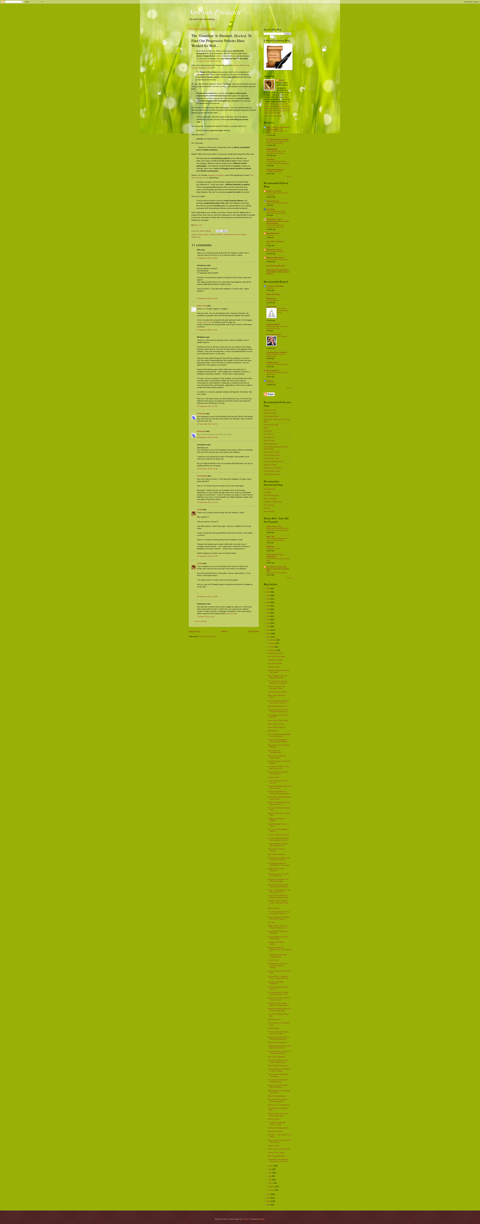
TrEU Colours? (282, 336)
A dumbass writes (272, 300)
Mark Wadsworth (272, 233)
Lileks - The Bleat (270, 499)
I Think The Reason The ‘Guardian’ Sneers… (276, 687)
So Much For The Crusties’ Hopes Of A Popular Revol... (279, 1004)
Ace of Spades (269, 505)
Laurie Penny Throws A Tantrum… (276, 850)
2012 (268, 637)
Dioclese (269, 381)
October (271, 647)
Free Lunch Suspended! (276, 1057)
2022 (268, 602)
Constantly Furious (273, 334)
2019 (268, 613)
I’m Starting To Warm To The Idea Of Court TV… (278, 767)
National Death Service (275, 258)
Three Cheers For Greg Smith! (279, 1149)
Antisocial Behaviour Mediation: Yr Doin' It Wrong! (279, 1070)
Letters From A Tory (274, 526)
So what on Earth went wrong (208, 61)
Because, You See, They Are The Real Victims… (278, 1086)
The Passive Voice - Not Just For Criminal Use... (278, 875)
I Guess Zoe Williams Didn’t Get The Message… (279, 787)
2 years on (270, 235)
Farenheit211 (202, 476)
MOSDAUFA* (273, 731)
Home (224, 631)
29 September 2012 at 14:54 (207, 406)
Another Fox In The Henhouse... (279, 1105)
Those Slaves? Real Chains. (278, 720)
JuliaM (199, 509)
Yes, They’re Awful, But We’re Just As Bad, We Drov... (278, 913)
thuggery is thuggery (216, 175)
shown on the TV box (204, 322)
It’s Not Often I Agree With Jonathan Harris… (277, 956)
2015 (268, 627)
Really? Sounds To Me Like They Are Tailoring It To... (278, 927)
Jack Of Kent (268, 434)
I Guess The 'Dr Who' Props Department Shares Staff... (278, 896)
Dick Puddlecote (272, 371)
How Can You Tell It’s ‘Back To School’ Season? (279, 999)
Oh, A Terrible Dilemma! (276, 727)
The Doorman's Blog (271, 425)
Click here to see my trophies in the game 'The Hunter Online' (277, 106)
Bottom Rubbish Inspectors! (278, 1066)
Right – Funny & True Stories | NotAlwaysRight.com (278, 128)
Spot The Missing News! (277, 854)
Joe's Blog (270, 159)
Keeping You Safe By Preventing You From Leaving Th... (279, 949)
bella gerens (271, 298)
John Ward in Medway (275, 241)
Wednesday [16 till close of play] (277, 203)
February (271, 1186)
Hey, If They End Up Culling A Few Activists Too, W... (278, 702)
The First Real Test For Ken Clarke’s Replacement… (278, 1061)
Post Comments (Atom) (207, 636)
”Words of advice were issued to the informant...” (279, 1141)
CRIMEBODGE (272, 149)
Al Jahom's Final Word (275, 286)
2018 (268, 616)
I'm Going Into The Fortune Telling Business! (277, 1081)
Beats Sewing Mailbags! (276, 1156)
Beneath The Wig (270, 413)
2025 (268, 592)
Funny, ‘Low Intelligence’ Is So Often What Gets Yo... (279, 891)
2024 (268, 595)
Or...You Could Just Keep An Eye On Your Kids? (278, 1033)
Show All (288, 176)
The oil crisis (270, 383)
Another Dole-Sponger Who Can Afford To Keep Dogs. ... (279, 1009)
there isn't (198, 225)
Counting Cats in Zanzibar (276, 352)
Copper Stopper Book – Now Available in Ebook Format (276, 152)
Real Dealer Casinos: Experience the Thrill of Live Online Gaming (277, 529)
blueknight (201, 413)
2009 (268, 1201)
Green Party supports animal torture (282, 310)
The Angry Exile (269, 489)
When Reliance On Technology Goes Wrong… (279, 1091)
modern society (202, 234)
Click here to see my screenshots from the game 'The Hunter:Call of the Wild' (277, 110)
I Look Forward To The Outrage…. (277, 259)
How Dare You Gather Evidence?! (275, 983)
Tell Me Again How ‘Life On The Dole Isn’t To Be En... (279, 1047)
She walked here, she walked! (276, 573)
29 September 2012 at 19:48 (207, 437)
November (272, 643)
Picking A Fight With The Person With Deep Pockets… (279, 792)
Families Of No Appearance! (278, 1128)
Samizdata (270, 209)
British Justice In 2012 (276, 724)
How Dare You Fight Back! (277, 1042)
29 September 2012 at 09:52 (207, 258)
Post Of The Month (275, 664)
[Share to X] (221, 231)
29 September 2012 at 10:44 (207, 298)
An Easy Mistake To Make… (278, 692)
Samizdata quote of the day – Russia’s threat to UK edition (276, 212)
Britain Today (271, 307)
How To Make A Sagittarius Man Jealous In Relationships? (277, 539)
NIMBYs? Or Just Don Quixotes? (276, 869)
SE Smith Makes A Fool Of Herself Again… (277, 938)
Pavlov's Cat (201, 306)
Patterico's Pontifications (273, 502)
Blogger (262, 1219)
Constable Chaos (270, 410)
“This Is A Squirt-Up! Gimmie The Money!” (278, 1075)
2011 (268, 1194)
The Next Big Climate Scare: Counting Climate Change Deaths (277, 162)
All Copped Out (269, 437)
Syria (268, 243)
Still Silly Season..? (275, 1019)
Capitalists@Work (273, 324)
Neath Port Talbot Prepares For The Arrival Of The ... (279, 803)
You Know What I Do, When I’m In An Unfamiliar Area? (279, 1052)
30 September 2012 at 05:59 (207, 596)
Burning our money (274, 250)
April (270, 1180)
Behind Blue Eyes (273, 294)
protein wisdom (269, 511)
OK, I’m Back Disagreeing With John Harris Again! (279, 735)
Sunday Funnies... (274, 667)
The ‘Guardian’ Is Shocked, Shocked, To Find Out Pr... (278, 682)
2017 (268, 620)
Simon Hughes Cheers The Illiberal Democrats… (277, 677)
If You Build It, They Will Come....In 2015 (276, 1123)
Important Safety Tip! (275, 653)
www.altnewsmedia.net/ (275, 266)
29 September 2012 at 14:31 (207, 330)
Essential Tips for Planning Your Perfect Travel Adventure (277, 142)
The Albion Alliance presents (277, 139)
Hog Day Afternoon (270, 444)
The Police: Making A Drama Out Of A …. (278, 988)
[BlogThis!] (219, 231)
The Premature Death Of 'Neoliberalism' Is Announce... (279, 864)
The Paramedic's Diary (272, 471)
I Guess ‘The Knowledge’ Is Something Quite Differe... (278, 741)
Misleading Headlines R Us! (278, 706)
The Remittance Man (271, 495)
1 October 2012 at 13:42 (205, 617)
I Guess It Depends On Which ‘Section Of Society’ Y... (279, 918)
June (270, 1173)
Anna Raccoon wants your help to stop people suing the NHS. (277, 569)
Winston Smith (269, 440)
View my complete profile (273, 116)
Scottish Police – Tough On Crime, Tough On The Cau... (279, 977)
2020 (268, 609)
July (270, 1169)
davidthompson (272, 362)
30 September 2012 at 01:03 (207, 502)
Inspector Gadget (270, 465)
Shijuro (266, 428)
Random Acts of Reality (272, 468)
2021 (268, 606)
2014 (268, 630)
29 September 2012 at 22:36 (207, 469)
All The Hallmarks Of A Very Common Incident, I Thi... (278, 993)
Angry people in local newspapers (274, 556)
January (271, 1190)
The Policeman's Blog (272, 455)
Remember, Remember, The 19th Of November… (278, 880)
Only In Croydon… (274, 1119)
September (272, 650)
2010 (268, 1198)
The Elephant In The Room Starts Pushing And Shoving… (277, 965)
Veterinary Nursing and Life (273, 461)
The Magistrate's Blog (272, 474)
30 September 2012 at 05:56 (207, 556)
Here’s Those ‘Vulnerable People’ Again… (277, 757)
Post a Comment (200, 621)
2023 (268, 599)
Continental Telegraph (274, 170)
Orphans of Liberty (273, 191)
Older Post (253, 631)
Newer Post (194, 631)
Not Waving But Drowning (275, 251)
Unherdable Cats (272, 201)
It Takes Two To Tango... (277, 1152)
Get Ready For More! (275, 1131)
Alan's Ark (270, 536)
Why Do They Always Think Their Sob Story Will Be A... (279, 886)
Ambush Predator (215, 12)
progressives (196, 237)
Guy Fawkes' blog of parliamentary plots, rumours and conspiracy (277, 221)
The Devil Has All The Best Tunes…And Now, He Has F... (278, 903)
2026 (268, 588)
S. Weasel (267, 492)
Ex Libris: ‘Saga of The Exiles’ (279, 835)
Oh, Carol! (271, 922)
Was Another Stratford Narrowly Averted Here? (279, 798)
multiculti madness (216, 234)
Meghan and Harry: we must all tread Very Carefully (277, 327)
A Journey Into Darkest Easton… (276, 943)
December (272, 640)
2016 (268, 623)
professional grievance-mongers (235, 234)
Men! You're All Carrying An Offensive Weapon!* (277, 1100)
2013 (268, 634)
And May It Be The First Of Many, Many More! (278, 1114)
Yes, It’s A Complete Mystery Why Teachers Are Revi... (278, 839)
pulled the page (231, 614)
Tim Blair (267, 508)
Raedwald (270, 546)
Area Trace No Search (272, 452)
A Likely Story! (273, 960)
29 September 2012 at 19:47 (207, 424)
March (270, 1183)
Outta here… (270, 288)
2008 (268, 1205)
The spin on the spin (273, 548)
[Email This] (217, 231)
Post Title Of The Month (276, 657)
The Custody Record (271, 416)
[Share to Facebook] (224, 231)
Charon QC (268, 431)
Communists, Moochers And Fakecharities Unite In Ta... (278, 1160)
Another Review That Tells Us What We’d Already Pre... (278, 1038)
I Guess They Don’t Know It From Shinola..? (278, 773)
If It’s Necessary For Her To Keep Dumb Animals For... (278, 711)
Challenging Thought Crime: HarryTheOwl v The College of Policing (278, 272)
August (271, 1166)
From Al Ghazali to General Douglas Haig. (275, 355)
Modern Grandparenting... (277, 1096)
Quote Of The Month (275, 660)
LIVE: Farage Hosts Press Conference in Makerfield (275, 226)
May (270, 1176)
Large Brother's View (271, 458)
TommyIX (245, 1219)
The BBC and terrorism (274, 171)
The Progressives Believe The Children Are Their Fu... (279, 859)
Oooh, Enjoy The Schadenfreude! (274, 751)
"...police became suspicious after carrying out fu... (278, 844)
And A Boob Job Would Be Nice (277, 364)
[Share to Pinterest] (226, 231)
